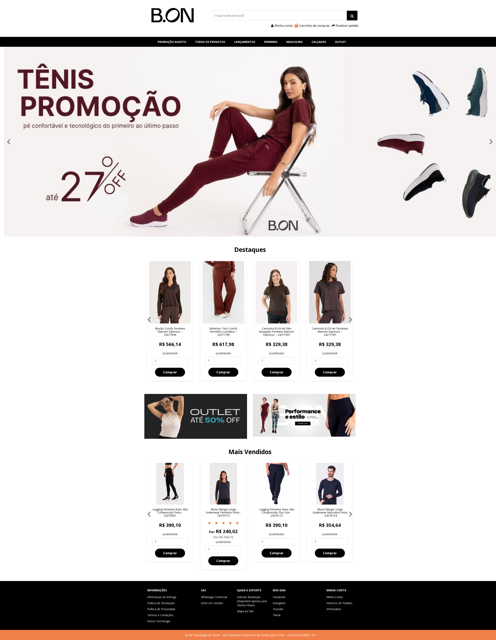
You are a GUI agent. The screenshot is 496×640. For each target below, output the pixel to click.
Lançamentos (244, 42)
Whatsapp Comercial (214, 597)
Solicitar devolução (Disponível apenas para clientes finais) (252, 601)
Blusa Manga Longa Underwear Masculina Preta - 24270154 (255, 512)
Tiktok (277, 615)
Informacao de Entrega (161, 597)
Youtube (278, 609)
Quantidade (170, 353)
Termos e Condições (160, 615)
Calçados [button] (319, 42)
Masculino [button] (294, 42)
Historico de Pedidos (339, 603)
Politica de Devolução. (161, 603)
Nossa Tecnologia (158, 621)
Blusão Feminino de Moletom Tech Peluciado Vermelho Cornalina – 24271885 (330, 333)
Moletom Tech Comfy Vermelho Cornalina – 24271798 (170, 331)
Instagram (279, 603)
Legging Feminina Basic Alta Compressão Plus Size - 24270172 (201, 512)
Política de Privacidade (161, 609)
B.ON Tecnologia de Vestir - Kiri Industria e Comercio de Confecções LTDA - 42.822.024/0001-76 (250, 635)
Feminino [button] (270, 42)
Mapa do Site (245, 611)
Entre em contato (212, 603)
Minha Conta (334, 597)
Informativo (333, 609)
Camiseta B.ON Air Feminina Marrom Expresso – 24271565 (276, 331)
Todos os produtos (210, 42)
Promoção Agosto (172, 42)
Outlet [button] (340, 42)
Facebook (279, 597)
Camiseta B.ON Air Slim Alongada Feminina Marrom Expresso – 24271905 (223, 331)
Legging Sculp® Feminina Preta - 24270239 (308, 510)
